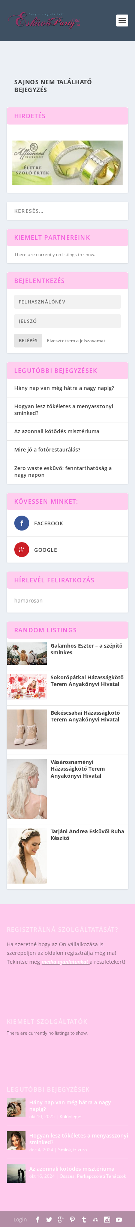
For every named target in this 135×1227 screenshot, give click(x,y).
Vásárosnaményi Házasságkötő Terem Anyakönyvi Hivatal (78, 769)
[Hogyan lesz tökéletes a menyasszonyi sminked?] (16, 1140)
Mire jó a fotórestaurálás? (47, 449)
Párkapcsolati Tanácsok (101, 1176)
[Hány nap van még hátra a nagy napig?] (16, 1107)
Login (20, 1219)
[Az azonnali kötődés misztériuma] (16, 1173)
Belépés (28, 340)
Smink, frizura (72, 1149)
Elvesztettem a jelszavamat (76, 340)
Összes (67, 1176)
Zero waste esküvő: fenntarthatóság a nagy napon (63, 471)
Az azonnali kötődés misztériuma (56, 431)
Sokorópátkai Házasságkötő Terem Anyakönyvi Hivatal (87, 681)
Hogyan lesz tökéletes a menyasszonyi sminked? (63, 409)
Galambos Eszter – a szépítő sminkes (87, 649)
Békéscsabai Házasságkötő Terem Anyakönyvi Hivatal (85, 716)
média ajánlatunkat (65, 961)
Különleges (71, 1116)
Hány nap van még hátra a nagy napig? (64, 387)
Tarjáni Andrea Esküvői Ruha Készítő (87, 834)
